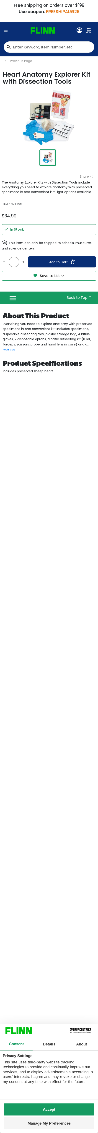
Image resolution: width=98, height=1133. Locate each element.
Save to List (50, 275)
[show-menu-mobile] (6, 30)
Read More (9, 349)
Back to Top (77, 297)
